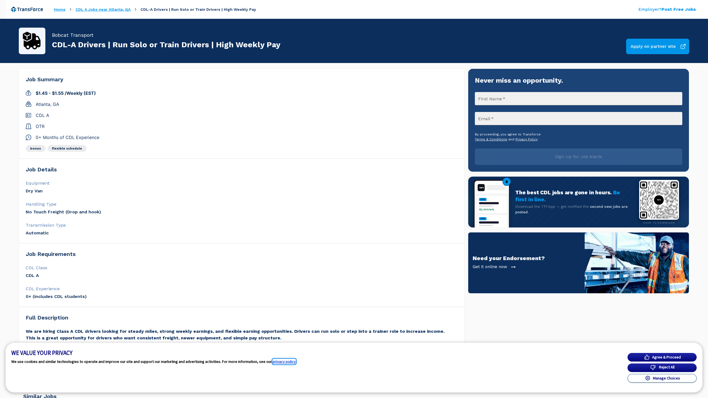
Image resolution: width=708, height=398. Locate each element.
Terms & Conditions (491, 139)
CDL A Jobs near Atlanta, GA (103, 9)
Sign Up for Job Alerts (578, 156)
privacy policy (284, 361)
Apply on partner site (653, 46)
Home (60, 9)
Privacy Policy (527, 139)
